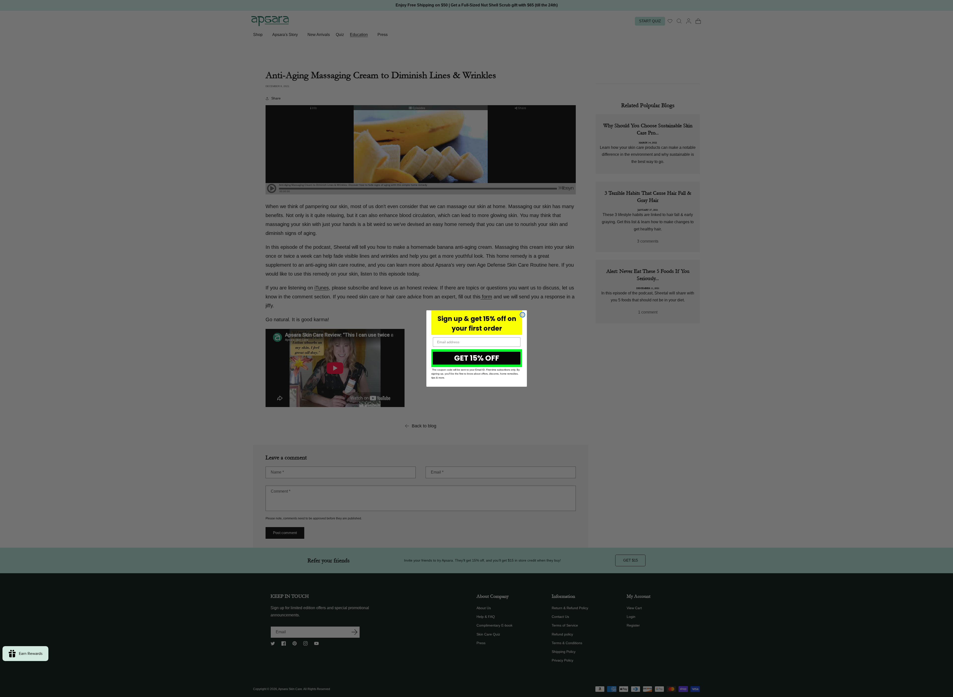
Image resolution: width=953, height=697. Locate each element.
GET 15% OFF (476, 358)
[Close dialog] (522, 314)
